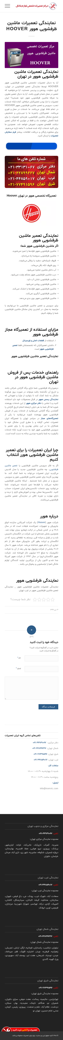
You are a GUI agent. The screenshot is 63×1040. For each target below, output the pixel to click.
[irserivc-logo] (36, 6)
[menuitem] (8, 6)
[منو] (8, 6)
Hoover (41, 522)
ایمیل (18, 668)
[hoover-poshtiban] (31, 55)
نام (19, 658)
